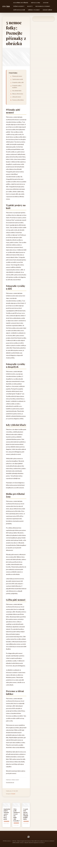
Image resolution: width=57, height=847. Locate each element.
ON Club (6, 6)
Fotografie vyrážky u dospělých (17, 86)
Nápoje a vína (35, 2)
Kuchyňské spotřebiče (20, 2)
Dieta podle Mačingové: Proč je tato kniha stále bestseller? (16, 815)
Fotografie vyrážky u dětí (18, 82)
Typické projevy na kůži (17, 79)
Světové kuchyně (19, 10)
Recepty (30, 6)
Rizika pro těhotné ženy (17, 93)
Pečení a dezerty (18, 6)
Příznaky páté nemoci (17, 76)
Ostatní (45, 2)
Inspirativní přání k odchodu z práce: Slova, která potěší (6, 814)
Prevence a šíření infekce (18, 100)
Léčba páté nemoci (16, 96)
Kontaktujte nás (10, 782)
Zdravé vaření (47, 10)
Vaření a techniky (34, 10)
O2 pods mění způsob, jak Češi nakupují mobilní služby (25, 814)
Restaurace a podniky (43, 6)
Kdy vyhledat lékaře (16, 90)
